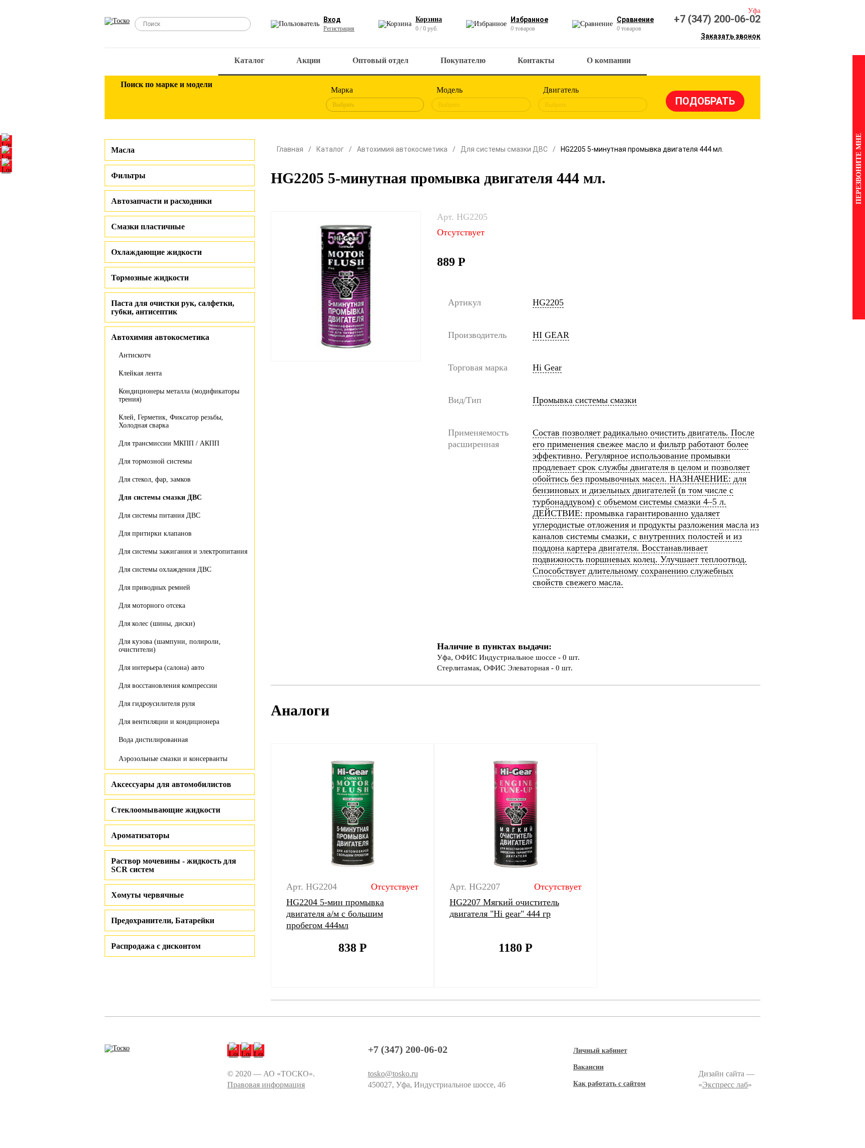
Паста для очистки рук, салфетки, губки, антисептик (172, 307)
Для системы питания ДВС (159, 515)
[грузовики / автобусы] (198, 99)
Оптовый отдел (380, 60)
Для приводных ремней (154, 587)
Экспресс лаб (725, 1084)
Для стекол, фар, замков (155, 479)
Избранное (529, 20)
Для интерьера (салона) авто (161, 667)
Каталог (249, 60)
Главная (290, 149)
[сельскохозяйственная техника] (230, 99)
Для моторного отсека (152, 605)
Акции (308, 60)
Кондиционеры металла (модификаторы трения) (179, 395)
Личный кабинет (600, 1050)
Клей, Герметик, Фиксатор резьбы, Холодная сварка (171, 421)
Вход (332, 20)
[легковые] (133, 99)
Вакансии (588, 1067)
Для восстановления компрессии (168, 685)
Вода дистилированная (153, 739)
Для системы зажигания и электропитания (183, 551)
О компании (609, 60)
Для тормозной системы (155, 461)
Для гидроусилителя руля (157, 703)
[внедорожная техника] (263, 99)
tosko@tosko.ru (393, 1073)
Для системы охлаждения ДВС (165, 569)
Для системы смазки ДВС (160, 497)
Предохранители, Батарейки (162, 920)
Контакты (536, 60)
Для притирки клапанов (155, 533)
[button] (264, 866)
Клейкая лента (140, 373)
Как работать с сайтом (609, 1083)
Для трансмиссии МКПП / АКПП (169, 443)
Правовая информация (266, 1084)
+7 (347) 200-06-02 (717, 19)
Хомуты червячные (147, 895)
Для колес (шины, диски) (157, 623)
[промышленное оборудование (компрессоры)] (295, 99)
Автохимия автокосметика (402, 149)
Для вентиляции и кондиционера (169, 721)
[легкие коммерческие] (165, 99)
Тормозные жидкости (150, 277)
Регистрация (338, 28)
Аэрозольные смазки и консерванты (173, 758)
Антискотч (135, 355)
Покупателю (463, 60)
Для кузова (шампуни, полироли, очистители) (170, 645)
